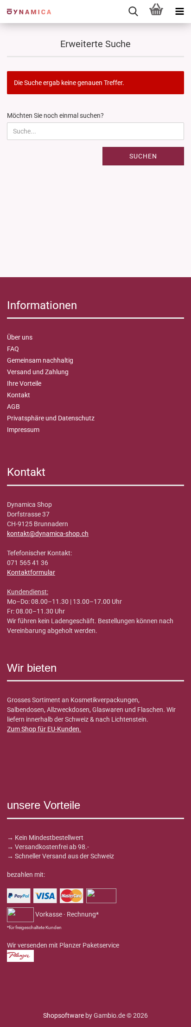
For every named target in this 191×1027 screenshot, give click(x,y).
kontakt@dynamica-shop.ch (48, 533)
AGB (13, 406)
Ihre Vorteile (24, 383)
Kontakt (18, 395)
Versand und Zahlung (38, 372)
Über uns (19, 337)
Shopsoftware (63, 1015)
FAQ (13, 348)
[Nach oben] (25, 1013)
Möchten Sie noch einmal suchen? (55, 115)
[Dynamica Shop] (25, 11)
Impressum (23, 429)
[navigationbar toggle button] (179, 11)
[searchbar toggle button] (133, 11)
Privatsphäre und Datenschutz (51, 418)
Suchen (143, 156)
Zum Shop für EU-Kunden (43, 729)
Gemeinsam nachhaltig (40, 360)
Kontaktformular (31, 572)
